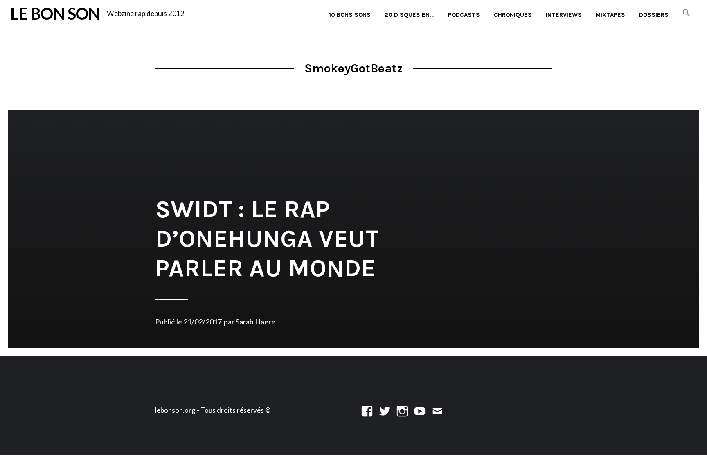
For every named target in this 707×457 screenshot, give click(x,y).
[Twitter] (384, 410)
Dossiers (654, 14)
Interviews (564, 14)
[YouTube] (420, 410)
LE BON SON (55, 13)
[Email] (437, 410)
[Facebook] (367, 410)
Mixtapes (610, 14)
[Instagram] (402, 410)
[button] (686, 13)
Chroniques (513, 14)
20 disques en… (409, 14)
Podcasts (464, 14)
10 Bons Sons (350, 14)
